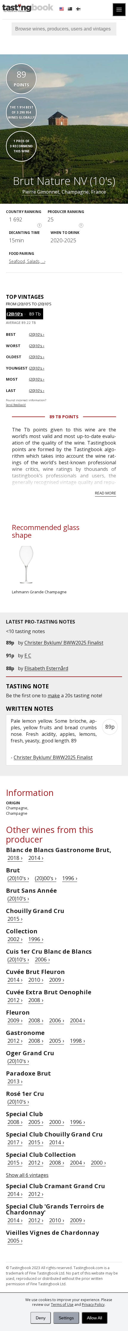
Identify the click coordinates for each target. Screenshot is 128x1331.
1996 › (69, 878)
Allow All (94, 1317)
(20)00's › (45, 878)
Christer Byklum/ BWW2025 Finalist (63, 642)
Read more (105, 493)
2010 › (35, 979)
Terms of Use (62, 1304)
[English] (62, 10)
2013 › (14, 1081)
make (54, 695)
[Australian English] (70, 10)
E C (27, 655)
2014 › (35, 857)
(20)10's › (18, 878)
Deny (41, 1317)
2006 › (42, 959)
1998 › (77, 1040)
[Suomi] (79, 10)
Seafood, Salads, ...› (27, 261)
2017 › (14, 1142)
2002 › (14, 939)
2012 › (14, 1000)
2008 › (35, 1000)
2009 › (56, 979)
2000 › (56, 1121)
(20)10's (15, 314)
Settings (66, 1317)
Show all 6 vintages (27, 1175)
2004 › (77, 1020)
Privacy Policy (93, 1304)
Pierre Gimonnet (40, 192)
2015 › (14, 918)
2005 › (56, 1040)
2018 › (14, 857)
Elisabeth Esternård (46, 668)
